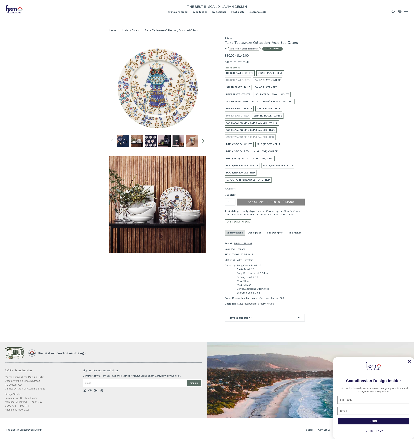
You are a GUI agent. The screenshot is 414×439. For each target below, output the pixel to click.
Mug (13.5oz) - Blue (268, 144)
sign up (194, 383)
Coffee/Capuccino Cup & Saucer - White (251, 122)
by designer (219, 12)
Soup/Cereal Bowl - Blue (242, 101)
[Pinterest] (94, 391)
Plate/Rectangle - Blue (278, 165)
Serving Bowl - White (268, 115)
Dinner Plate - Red (238, 80)
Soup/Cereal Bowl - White (272, 94)
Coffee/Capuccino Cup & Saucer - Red (250, 137)
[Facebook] (84, 391)
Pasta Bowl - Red (237, 115)
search (309, 429)
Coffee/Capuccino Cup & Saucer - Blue (250, 130)
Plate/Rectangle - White (242, 165)
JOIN (373, 421)
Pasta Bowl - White (239, 108)
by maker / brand (178, 12)
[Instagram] (89, 391)
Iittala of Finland (243, 243)
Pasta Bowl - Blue (268, 108)
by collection (199, 12)
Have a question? (240, 318)
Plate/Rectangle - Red (240, 172)
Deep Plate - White (238, 94)
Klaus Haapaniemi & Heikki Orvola (255, 303)
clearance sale (257, 12)
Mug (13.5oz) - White (239, 144)
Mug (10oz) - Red (263, 158)
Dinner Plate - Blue (270, 73)
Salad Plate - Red (266, 87)
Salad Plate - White (268, 80)
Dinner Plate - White (239, 73)
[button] (202, 141)
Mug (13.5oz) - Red (237, 151)
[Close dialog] (409, 361)
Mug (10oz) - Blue (237, 158)
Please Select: (232, 67)
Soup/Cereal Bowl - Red (278, 101)
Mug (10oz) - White (266, 151)
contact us (324, 429)
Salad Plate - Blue (238, 87)
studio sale (238, 12)
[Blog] (100, 391)
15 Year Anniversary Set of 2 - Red (248, 179)
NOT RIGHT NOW (374, 431)
